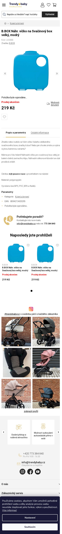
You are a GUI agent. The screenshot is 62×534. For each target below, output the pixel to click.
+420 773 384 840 (33, 453)
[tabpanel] (16, 263)
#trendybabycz (12, 314)
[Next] (58, 432)
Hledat (50, 14)
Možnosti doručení (55, 103)
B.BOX (12, 43)
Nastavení (30, 517)
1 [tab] (31, 291)
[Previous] (3, 432)
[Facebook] (30, 471)
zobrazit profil (31, 411)
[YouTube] (38, 471)
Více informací (9, 510)
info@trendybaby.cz (26, 223)
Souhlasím (29, 527)
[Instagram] (22, 471)
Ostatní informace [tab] (40, 132)
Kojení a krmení (22, 197)
